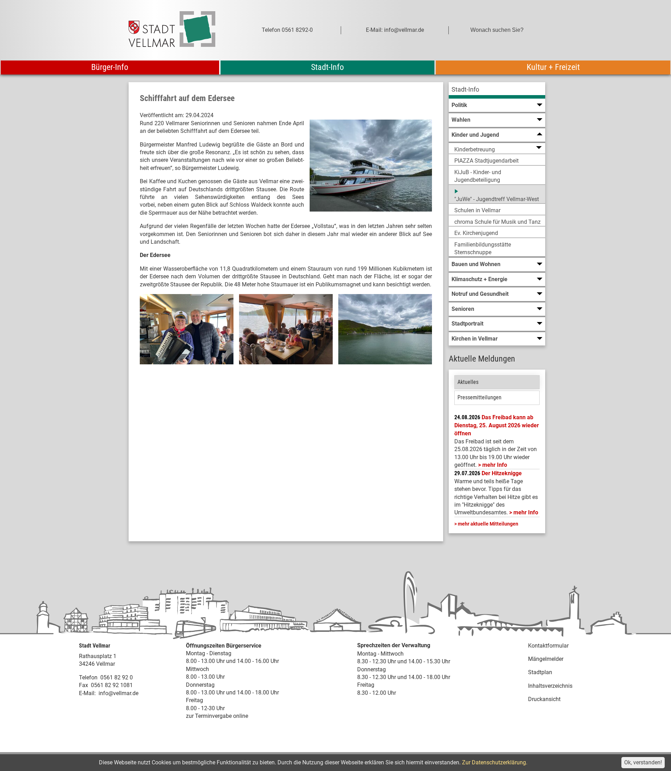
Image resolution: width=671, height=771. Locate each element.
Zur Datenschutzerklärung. (494, 762)
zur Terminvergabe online (217, 716)
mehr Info (494, 465)
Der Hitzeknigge (502, 473)
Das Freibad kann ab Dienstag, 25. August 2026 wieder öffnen (496, 425)
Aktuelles (467, 382)
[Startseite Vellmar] (179, 30)
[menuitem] (497, 90)
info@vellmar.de (118, 693)
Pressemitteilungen (479, 397)
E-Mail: (87, 693)
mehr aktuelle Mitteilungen (488, 524)
